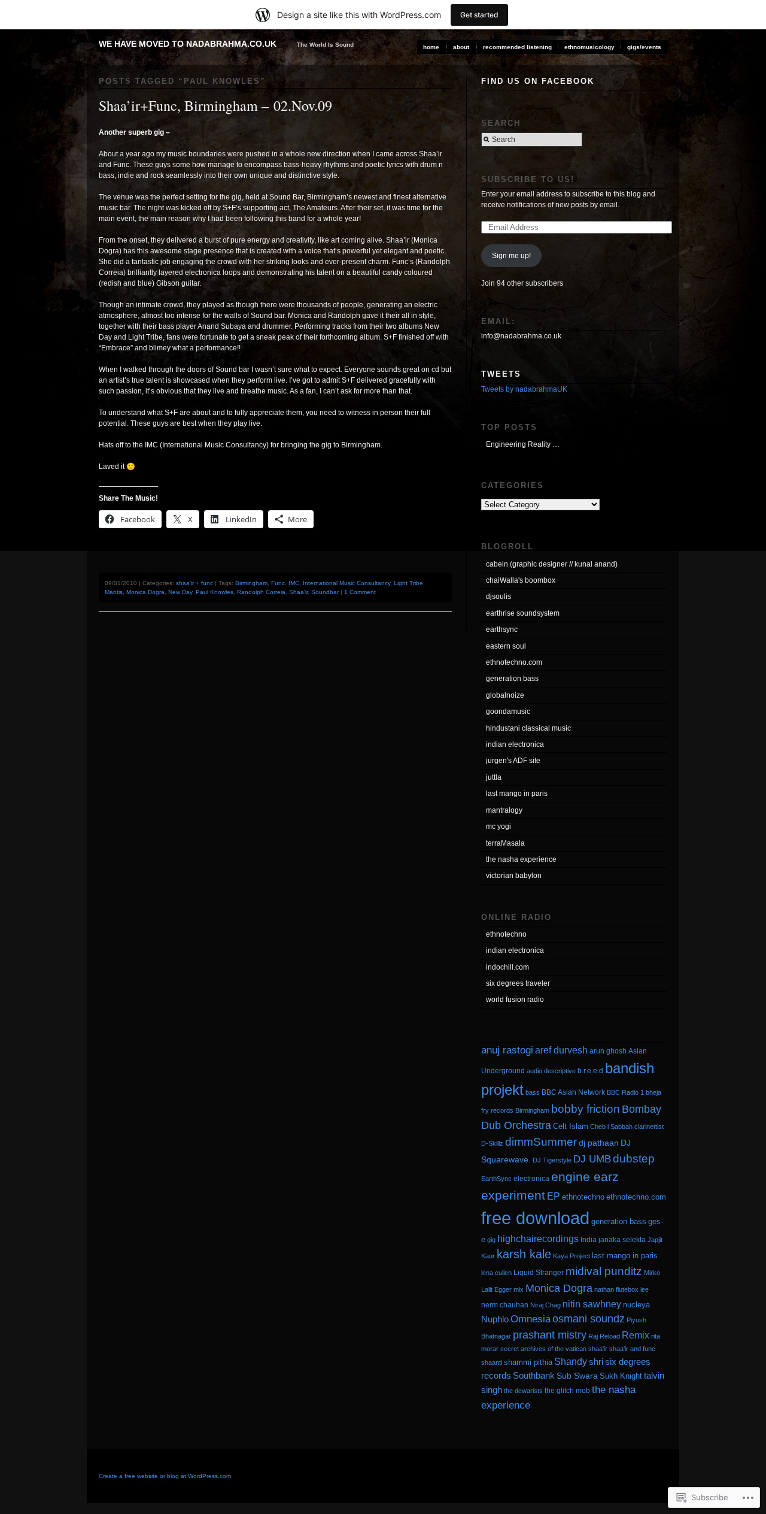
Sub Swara (577, 1375)
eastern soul (506, 646)
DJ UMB (592, 1159)
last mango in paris (517, 793)
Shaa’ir (298, 592)
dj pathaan (599, 1142)
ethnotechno (506, 934)
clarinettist (649, 1126)
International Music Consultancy (346, 583)
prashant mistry (549, 1335)
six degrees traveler (518, 983)
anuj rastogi (507, 1050)
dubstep (634, 1158)
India (588, 1240)
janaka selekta (622, 1240)
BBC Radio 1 (625, 1092)
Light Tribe (408, 583)
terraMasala (505, 843)
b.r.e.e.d (590, 1071)
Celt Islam (570, 1126)
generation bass (512, 678)
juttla (493, 777)
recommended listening (517, 47)
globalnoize (505, 695)
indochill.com (507, 967)
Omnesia (530, 1319)
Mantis (114, 592)
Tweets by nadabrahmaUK (524, 389)
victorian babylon (514, 875)
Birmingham (251, 583)
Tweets (501, 374)
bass (532, 1092)
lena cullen (496, 1272)
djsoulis (498, 596)
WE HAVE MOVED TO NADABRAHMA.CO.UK (187, 44)
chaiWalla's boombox (520, 580)
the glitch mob (567, 1390)
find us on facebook (537, 81)
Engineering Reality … (523, 444)
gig (491, 1239)
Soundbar (325, 592)
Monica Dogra (145, 592)
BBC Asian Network (573, 1092)
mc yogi (498, 826)
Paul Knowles (214, 592)
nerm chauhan (504, 1305)
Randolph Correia (261, 592)
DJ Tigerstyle (552, 1160)
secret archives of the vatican (543, 1348)
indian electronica (515, 744)
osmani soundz (588, 1319)
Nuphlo (495, 1319)
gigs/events (644, 47)
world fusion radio (515, 999)
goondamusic (508, 711)
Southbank (534, 1375)
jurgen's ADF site (513, 760)
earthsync (502, 629)
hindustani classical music (528, 728)
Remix (635, 1335)
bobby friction (585, 1109)
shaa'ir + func (194, 583)
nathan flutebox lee (621, 1289)
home (431, 47)
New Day (180, 592)
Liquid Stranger (538, 1272)
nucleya (636, 1304)
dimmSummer (541, 1142)
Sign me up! (511, 256)
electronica (531, 1178)
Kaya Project (571, 1255)
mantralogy (504, 810)
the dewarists (523, 1390)
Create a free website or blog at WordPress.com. (166, 1476)
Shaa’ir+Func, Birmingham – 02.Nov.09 (215, 105)
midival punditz (604, 1271)
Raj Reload (604, 1336)
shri (596, 1361)
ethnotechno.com (514, 662)
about (461, 47)
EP (553, 1196)
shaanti (491, 1362)
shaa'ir (597, 1348)
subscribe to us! (527, 179)
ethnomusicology (589, 47)
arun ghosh (608, 1051)
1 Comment (360, 592)
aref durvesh (561, 1049)
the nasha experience (521, 859)
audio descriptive (551, 1070)
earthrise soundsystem (523, 613)
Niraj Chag (545, 1305)
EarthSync (496, 1178)
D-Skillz (492, 1143)
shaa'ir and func (632, 1348)
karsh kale (524, 1254)
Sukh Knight (621, 1375)
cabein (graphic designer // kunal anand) (552, 564)
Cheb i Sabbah (611, 1126)
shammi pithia (528, 1362)
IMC (293, 583)
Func (278, 583)
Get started (479, 14)
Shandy (570, 1361)
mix (518, 1289)
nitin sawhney (592, 1303)
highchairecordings (538, 1238)
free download (535, 1218)
